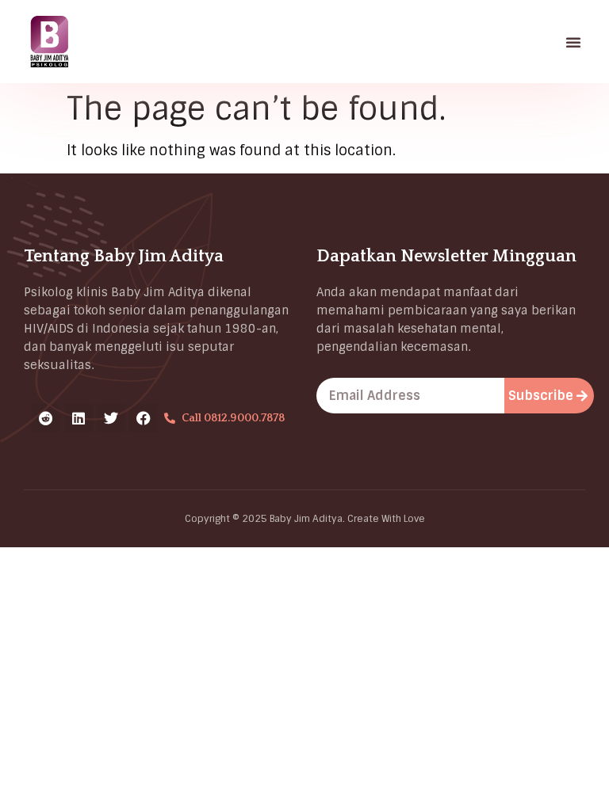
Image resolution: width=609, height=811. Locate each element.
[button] (573, 42)
